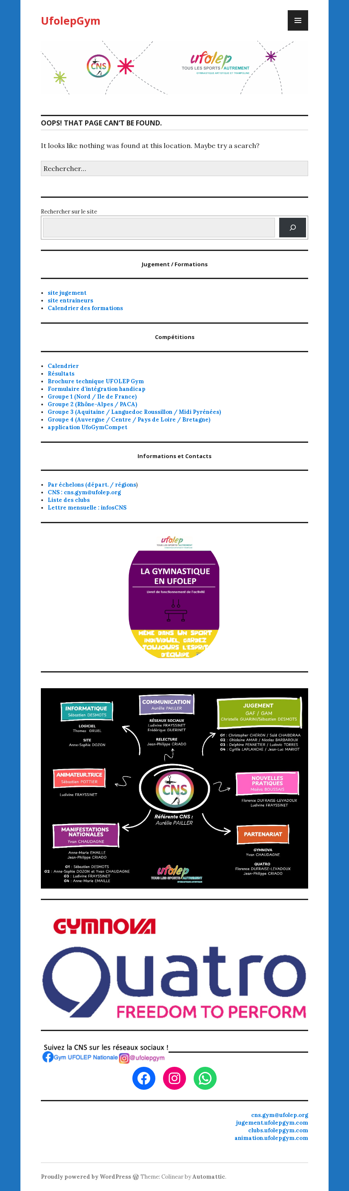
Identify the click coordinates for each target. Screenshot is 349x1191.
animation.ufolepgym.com (271, 1138)
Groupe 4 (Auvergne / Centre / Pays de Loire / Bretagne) (129, 419)
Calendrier (63, 366)
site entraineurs (70, 300)
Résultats (61, 373)
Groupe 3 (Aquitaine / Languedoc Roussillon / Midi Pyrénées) (134, 412)
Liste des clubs (69, 500)
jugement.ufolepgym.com (272, 1122)
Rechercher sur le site (69, 211)
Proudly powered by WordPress (86, 1176)
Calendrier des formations (85, 308)
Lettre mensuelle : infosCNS (87, 507)
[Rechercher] (292, 227)
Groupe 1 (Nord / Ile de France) (92, 396)
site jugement (67, 292)
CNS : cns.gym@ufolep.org (84, 492)
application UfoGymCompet (87, 427)
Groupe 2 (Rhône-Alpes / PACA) (92, 404)
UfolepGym (70, 20)
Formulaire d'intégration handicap (97, 389)
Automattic (208, 1176)
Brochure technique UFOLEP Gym (96, 381)
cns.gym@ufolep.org (279, 1115)
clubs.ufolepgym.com (278, 1130)
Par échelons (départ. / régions (92, 484)
